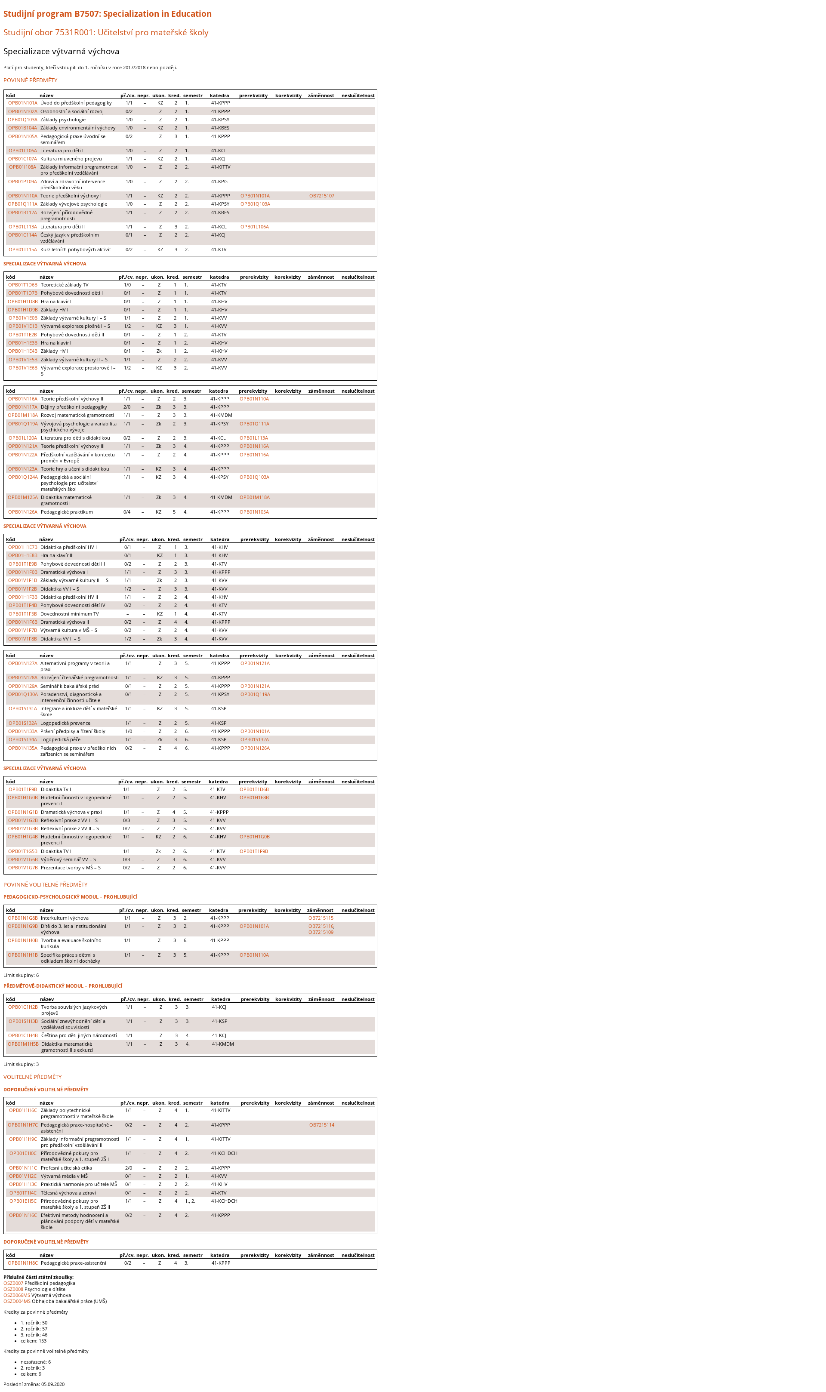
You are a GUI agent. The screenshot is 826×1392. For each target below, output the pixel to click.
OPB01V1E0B (23, 318)
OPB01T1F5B (23, 614)
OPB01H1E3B (22, 343)
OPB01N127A (22, 663)
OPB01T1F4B (23, 605)
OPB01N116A (22, 399)
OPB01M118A (23, 415)
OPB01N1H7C (23, 1125)
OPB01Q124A (23, 477)
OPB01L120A (23, 438)
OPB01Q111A (22, 204)
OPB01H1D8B (23, 302)
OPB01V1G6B (23, 859)
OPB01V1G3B (23, 828)
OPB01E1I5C (23, 1201)
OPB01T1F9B (23, 789)
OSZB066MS (16, 1295)
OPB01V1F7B (22, 630)
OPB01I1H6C (23, 1110)
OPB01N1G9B (23, 926)
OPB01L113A (23, 227)
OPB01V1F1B (22, 580)
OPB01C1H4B (23, 1035)
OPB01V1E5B (23, 360)
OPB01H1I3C (23, 1184)
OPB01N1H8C (23, 1263)
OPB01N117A (22, 407)
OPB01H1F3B (22, 597)
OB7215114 (321, 1125)
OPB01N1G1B (23, 812)
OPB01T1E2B (23, 335)
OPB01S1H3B (23, 1021)
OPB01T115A (23, 249)
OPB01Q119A (23, 424)
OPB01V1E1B (23, 326)
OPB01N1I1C (23, 1168)
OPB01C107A (22, 159)
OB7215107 (321, 196)
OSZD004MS (17, 1301)
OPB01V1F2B (22, 589)
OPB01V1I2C (23, 1176)
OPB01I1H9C (23, 1139)
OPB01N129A (22, 686)
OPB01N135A (22, 748)
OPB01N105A (22, 136)
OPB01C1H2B (23, 1007)
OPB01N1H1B (23, 955)
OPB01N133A (22, 731)
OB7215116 (320, 926)
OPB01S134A (23, 739)
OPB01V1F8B (22, 639)
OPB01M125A (23, 497)
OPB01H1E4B (22, 351)
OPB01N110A (22, 196)
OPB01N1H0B (23, 940)
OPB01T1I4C (23, 1193)
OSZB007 (13, 1283)
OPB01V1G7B (23, 868)
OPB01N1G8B (23, 918)
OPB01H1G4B (23, 837)
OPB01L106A (23, 151)
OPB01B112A (22, 212)
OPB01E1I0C (23, 1153)
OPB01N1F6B (22, 622)
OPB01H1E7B (22, 547)
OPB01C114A (22, 235)
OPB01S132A (23, 723)
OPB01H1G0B (23, 798)
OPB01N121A (22, 446)
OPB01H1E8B (22, 555)
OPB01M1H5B (23, 1044)
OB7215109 (320, 932)
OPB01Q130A (23, 694)
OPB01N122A (22, 455)
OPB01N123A (22, 469)
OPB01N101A (22, 103)
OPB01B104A (22, 128)
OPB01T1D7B (22, 293)
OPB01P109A (22, 182)
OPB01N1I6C (23, 1215)
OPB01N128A (22, 677)
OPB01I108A (22, 167)
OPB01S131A (23, 708)
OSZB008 (13, 1289)
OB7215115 (320, 918)
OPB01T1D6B (22, 285)
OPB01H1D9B (23, 310)
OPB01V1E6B (23, 368)
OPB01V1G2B (23, 820)
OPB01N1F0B (22, 572)
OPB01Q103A (22, 120)
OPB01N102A (22, 111)
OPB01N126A (22, 512)
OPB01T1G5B (22, 851)
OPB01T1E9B (23, 564)
